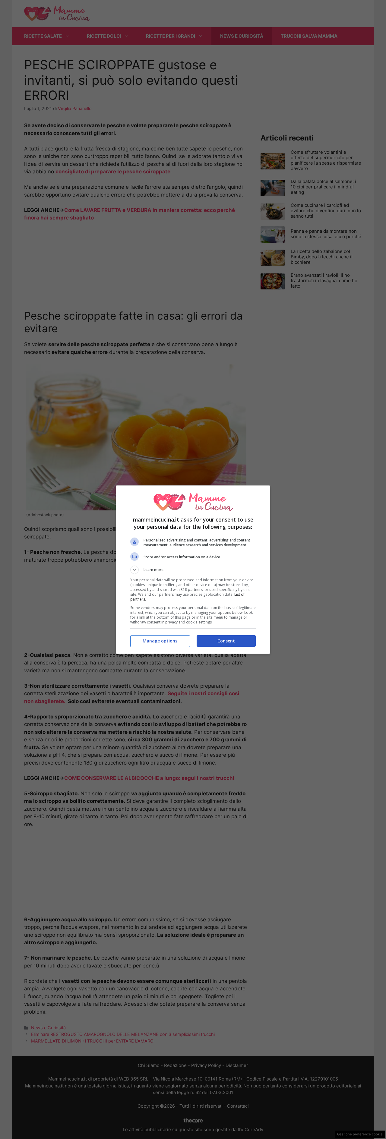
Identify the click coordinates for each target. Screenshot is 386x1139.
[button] (193, 570)
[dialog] (193, 569)
